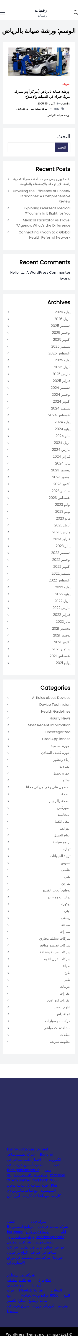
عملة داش (63, 1014)
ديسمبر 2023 (60, 470)
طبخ (67, 972)
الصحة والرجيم (59, 800)
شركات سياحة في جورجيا (31, 1250)
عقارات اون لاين (58, 1000)
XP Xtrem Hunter (18, 1178)
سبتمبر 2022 (61, 573)
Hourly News (60, 718)
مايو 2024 (62, 435)
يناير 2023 (63, 545)
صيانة (66, 965)
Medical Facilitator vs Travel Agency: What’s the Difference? (43, 223)
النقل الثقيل (62, 821)
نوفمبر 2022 (61, 559)
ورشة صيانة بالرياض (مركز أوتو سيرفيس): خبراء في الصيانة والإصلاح (42, 94)
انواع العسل (62, 835)
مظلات (65, 1034)
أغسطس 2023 (59, 497)
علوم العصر (62, 1007)
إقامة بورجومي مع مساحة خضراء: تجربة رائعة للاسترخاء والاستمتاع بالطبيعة (41, 181)
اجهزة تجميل (61, 773)
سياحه (65, 924)
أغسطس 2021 (60, 655)
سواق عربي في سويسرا (18, 1308)
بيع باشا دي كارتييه (36, 1195)
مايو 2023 (63, 518)
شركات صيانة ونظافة (55, 952)
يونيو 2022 (62, 594)
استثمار (65, 780)
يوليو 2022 (62, 587)
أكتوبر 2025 (61, 339)
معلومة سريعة (60, 1041)
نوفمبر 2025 (61, 332)
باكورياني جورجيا (43, 1305)
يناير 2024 (62, 463)
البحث (63, 136)
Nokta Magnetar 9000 (39, 1295)
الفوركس (63, 807)
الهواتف (65, 828)
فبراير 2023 (61, 539)
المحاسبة (63, 814)
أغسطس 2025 (59, 353)
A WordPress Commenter (48, 272)
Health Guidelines (55, 711)
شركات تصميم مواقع (55, 945)
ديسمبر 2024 (60, 387)
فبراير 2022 (61, 614)
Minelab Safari (31, 1290)
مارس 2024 (61, 449)
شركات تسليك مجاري (54, 938)
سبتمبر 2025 (60, 346)
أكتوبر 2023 (61, 484)
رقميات (41, 10)
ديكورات (64, 904)
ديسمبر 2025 (60, 325)
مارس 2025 (61, 373)
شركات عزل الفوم (57, 959)
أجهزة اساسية (60, 745)
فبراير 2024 (61, 456)
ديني (67, 910)
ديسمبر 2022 (60, 552)
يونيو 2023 (62, 511)
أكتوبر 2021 (62, 642)
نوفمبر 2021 (61, 635)
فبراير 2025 (61, 380)
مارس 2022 (61, 607)
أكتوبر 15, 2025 (46, 103)
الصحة (65, 793)
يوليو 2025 (62, 360)
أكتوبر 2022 (61, 566)
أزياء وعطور (61, 759)
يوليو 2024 (62, 422)
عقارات (65, 993)
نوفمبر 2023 (61, 477)
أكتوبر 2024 (61, 401)
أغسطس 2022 (59, 580)
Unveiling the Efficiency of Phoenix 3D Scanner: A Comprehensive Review (41, 196)
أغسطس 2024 (59, 415)
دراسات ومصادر (58, 897)
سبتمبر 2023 (61, 490)
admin (65, 103)
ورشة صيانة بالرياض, (58, 115)
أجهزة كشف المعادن (55, 752)
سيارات (65, 931)
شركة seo (38, 1221)
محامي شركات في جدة (30, 1175)
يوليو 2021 (63, 662)
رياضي (65, 917)
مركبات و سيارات (57, 1020)
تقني (67, 876)
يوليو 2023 (62, 504)
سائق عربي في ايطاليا (36, 1247)
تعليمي (65, 869)
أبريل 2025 (62, 367)
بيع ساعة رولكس (38, 1231)
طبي (67, 979)
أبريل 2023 (62, 525)
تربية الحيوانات (60, 855)
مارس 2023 (61, 532)
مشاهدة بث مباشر (57, 1027)
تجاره (66, 849)
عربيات (66, 84)
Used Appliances (56, 738)
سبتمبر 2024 (60, 408)
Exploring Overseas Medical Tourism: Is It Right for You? (47, 211)
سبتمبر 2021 (61, 649)
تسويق (65, 862)
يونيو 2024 (62, 428)
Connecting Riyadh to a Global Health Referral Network (44, 235)
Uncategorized (57, 732)
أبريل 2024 (62, 442)
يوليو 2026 (62, 312)
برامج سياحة (61, 842)
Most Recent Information (49, 725)
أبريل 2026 (62, 318)
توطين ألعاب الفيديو (56, 890)
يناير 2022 (63, 621)
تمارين (65, 883)
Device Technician (54, 704)
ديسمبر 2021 (61, 628)
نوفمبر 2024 (61, 394)
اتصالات (64, 766)
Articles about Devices (51, 697)
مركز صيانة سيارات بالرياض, (31, 108)
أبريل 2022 (62, 600)
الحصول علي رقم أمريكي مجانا (48, 787)
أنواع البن (13, 1195)
